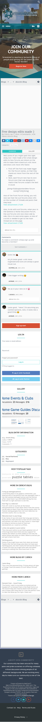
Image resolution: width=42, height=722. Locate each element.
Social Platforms (12, 456)
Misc (7, 459)
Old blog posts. (7, 540)
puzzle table (6, 477)
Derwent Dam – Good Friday (12, 583)
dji (13, 474)
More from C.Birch (21, 577)
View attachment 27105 (13, 223)
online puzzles (25, 474)
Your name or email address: (11, 341)
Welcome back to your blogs (12, 516)
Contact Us (11, 708)
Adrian (7, 230)
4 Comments (25, 134)
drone (17, 474)
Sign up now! (21, 326)
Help (19, 708)
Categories (21, 451)
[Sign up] (38, 26)
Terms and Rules (28, 708)
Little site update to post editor (13, 528)
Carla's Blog (6, 563)
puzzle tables (22, 477)
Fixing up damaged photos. (11, 492)
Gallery (32, 151)
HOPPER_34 (13, 268)
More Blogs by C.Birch (21, 557)
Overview (12, 151)
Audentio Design (28, 695)
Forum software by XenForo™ (21, 683)
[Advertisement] (21, 107)
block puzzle (6, 474)
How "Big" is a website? (10, 504)
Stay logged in (9, 366)
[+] (3, 456)
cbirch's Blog (12, 136)
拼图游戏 (36, 477)
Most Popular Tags (21, 469)
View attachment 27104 (13, 205)
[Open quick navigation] (38, 81)
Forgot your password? (10, 358)
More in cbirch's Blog (21, 485)
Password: (5, 350)
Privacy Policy (19, 717)
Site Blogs (14, 145)
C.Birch (6, 134)
